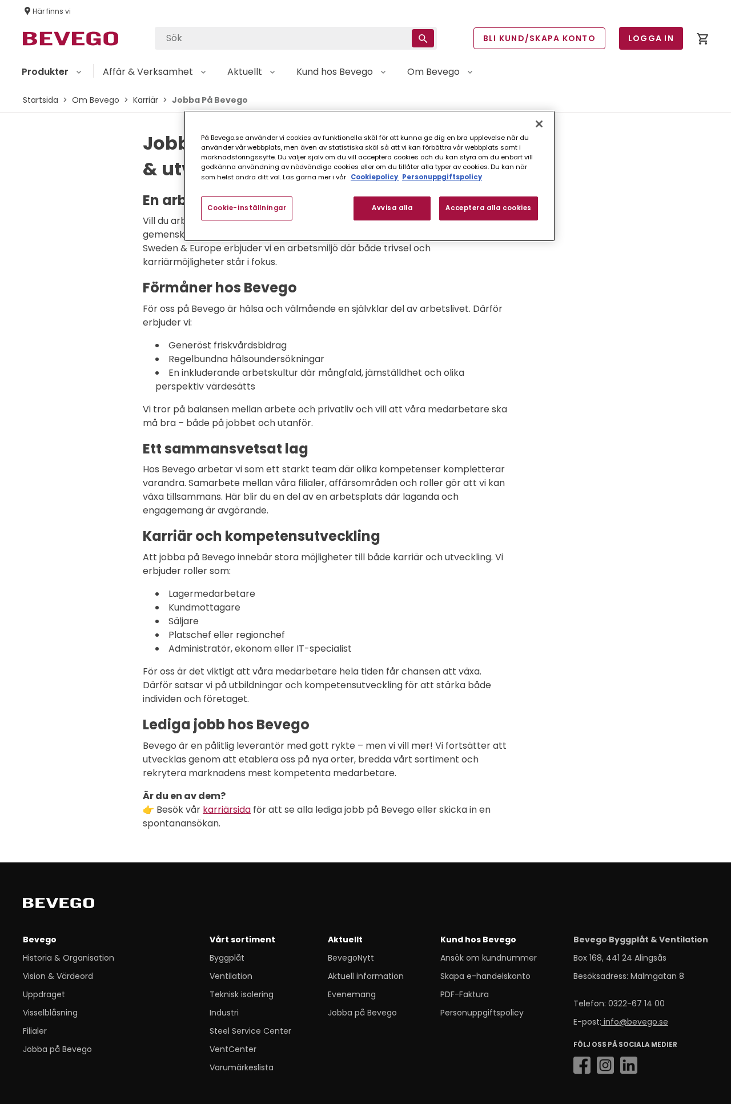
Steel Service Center (250, 1031)
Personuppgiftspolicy (482, 1012)
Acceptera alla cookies (488, 207)
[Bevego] (74, 905)
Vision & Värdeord (58, 976)
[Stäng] (539, 124)
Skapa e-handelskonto (485, 976)
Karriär (145, 100)
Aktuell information (366, 976)
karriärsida (227, 809)
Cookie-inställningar (246, 207)
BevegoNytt (351, 958)
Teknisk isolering (242, 994)
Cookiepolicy (375, 177)
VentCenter (233, 1049)
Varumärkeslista (242, 1067)
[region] (369, 175)
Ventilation (231, 976)
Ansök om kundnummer (488, 958)
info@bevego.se (634, 1021)
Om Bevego (95, 100)
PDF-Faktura (464, 994)
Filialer (35, 1031)
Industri (224, 1012)
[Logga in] (702, 41)
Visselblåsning (50, 1012)
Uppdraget (44, 994)
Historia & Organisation (68, 958)
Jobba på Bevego (57, 1049)
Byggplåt (227, 958)
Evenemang (352, 994)
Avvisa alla (392, 207)
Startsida (40, 100)
